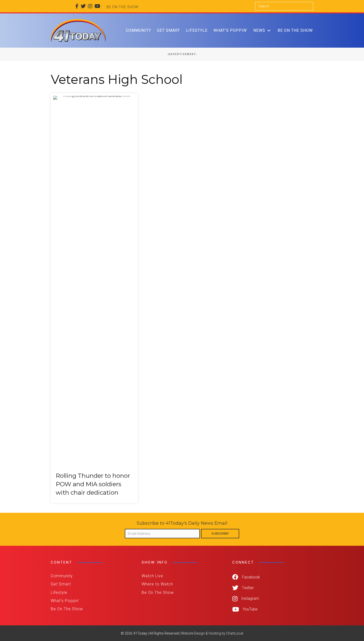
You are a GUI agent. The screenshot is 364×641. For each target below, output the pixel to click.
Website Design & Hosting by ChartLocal (212, 633)
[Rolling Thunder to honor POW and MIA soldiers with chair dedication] (94, 298)
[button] (269, 30)
